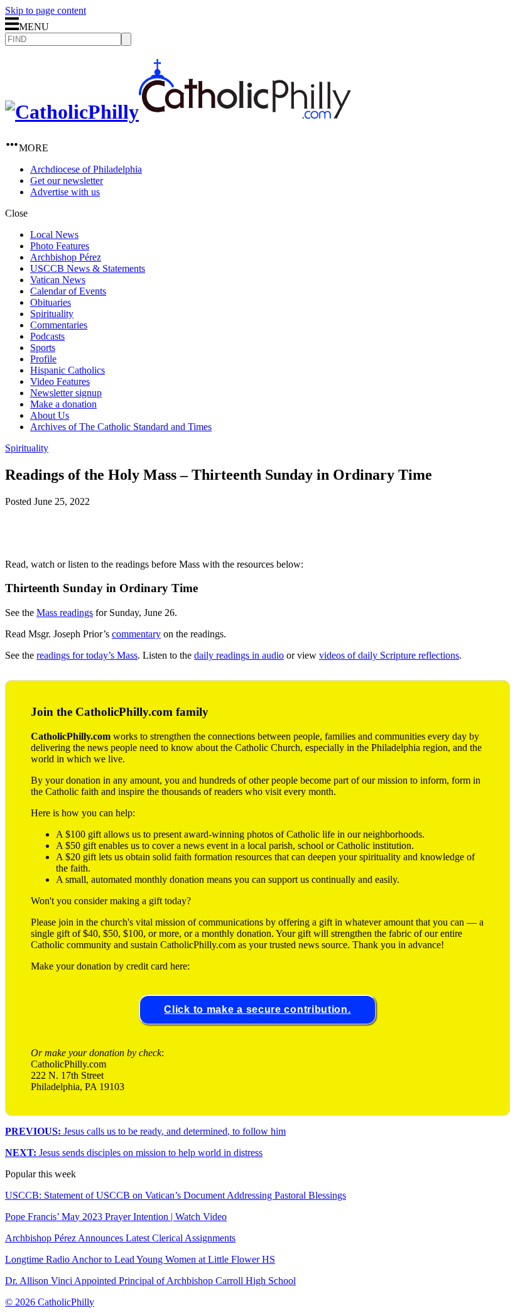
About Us (49, 415)
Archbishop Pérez (65, 257)
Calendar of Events (68, 291)
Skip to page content (45, 10)
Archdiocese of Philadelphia (86, 169)
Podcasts (47, 336)
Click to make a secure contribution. (257, 1009)
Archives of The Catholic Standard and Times (121, 426)
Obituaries (50, 302)
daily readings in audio (239, 655)
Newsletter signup (66, 392)
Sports (42, 347)
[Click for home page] (178, 111)
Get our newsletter (66, 180)
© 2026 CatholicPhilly (49, 1302)
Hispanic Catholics (67, 370)
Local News (54, 234)
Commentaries (58, 325)
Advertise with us (65, 191)
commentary (136, 634)
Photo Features (59, 245)
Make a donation (63, 404)
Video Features (60, 381)
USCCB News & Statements (87, 268)
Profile (43, 359)
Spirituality (51, 313)
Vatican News (57, 279)
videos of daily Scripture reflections (389, 655)
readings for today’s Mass (87, 655)
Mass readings (64, 612)
